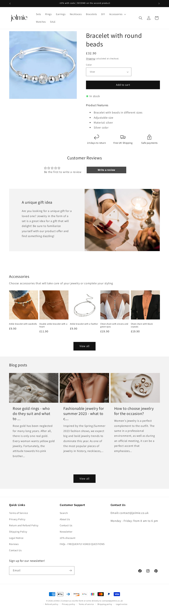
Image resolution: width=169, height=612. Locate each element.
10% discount (67, 537)
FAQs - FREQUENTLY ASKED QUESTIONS (82, 544)
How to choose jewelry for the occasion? (134, 411)
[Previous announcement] (10, 3)
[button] (117, 14)
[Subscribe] (70, 570)
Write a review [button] (106, 170)
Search (64, 513)
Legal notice (121, 604)
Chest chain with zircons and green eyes (114, 325)
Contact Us (15, 550)
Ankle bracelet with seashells (23, 324)
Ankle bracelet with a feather (84, 324)
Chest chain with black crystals (142, 325)
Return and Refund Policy (23, 525)
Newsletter (66, 531)
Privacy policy (68, 604)
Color (89, 64)
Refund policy (51, 604)
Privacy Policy (17, 519)
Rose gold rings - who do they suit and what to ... (31, 413)
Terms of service (86, 604)
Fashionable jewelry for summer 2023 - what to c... (83, 413)
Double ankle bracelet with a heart (53, 325)
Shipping (90, 58)
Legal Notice (16, 537)
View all (84, 346)
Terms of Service (18, 513)
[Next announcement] (159, 3)
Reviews (14, 544)
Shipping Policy (18, 531)
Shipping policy (104, 604)
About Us (65, 519)
